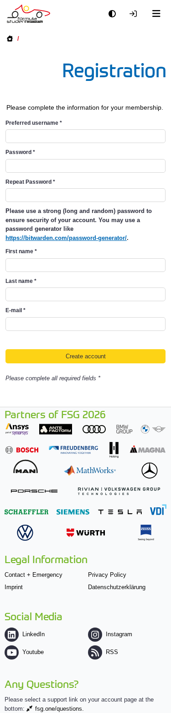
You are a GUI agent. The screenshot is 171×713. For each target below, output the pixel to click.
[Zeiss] (146, 533)
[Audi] (94, 429)
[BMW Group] (141, 429)
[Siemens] (73, 512)
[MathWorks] (90, 471)
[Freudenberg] (73, 450)
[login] (135, 14)
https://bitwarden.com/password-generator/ (66, 237)
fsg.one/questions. (59, 708)
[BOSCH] (21, 450)
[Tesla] (120, 512)
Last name (20, 281)
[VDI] (158, 509)
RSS (112, 652)
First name (21, 251)
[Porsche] (34, 491)
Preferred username (33, 123)
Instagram (119, 634)
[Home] (28, 14)
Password (20, 152)
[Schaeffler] (26, 512)
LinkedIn (33, 634)
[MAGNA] (148, 449)
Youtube (33, 652)
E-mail (15, 310)
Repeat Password (30, 182)
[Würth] (86, 533)
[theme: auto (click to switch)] (114, 14)
